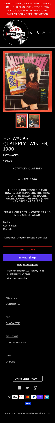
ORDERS (10, 362)
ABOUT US (11, 298)
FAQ (8, 317)
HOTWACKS (11, 155)
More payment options (27, 265)
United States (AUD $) (26, 379)
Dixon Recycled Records (22, 413)
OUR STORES (13, 304)
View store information (17, 278)
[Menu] (50, 33)
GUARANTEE (13, 323)
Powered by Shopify (41, 413)
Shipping (20, 238)
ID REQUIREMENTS (16, 342)
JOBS (9, 355)
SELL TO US (12, 336)
